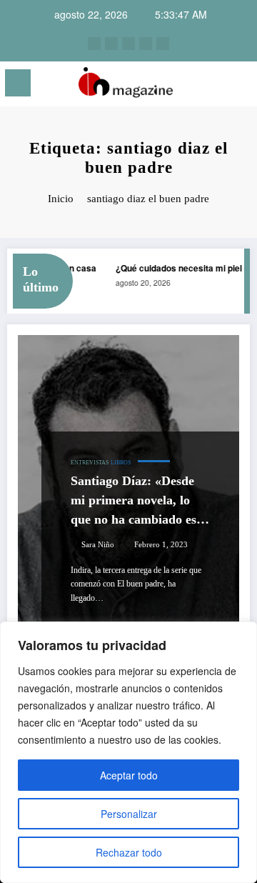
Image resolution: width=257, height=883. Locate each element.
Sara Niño (97, 545)
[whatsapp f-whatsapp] (162, 43)
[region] (128, 752)
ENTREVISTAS (90, 462)
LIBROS (121, 462)
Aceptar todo (129, 775)
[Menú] (18, 82)
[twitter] (128, 43)
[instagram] (94, 43)
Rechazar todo (129, 852)
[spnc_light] (239, 86)
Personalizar (129, 814)
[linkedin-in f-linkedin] (111, 43)
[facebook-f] (145, 43)
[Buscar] (214, 85)
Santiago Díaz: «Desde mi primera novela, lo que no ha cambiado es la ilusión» (140, 501)
